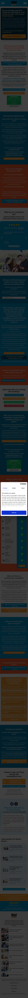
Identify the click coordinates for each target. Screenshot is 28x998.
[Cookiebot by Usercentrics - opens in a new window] (20, 484)
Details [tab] (14, 488)
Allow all (14, 512)
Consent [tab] (5, 488)
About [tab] (23, 488)
